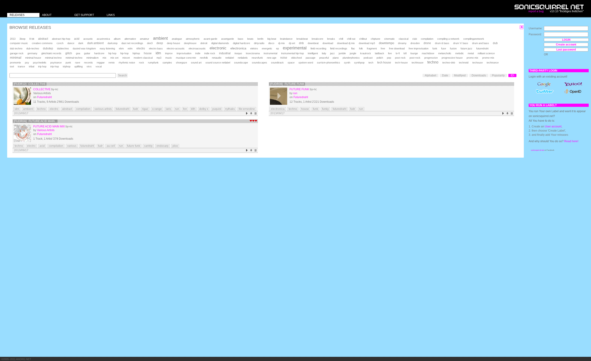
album (117, 38)
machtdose (428, 53)
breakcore (317, 38)
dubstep (48, 48)
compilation (427, 38)
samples (167, 62)
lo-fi (398, 53)
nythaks (230, 109)
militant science (486, 53)
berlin (260, 38)
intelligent (313, 53)
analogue (177, 38)
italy (324, 53)
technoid (463, 62)
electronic (218, 48)
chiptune (375, 38)
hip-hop (124, 53)
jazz (332, 53)
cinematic (389, 38)
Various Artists (45, 130)
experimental (295, 48)
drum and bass (480, 43)
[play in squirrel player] (22, 96)
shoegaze (181, 62)
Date (445, 75)
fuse (443, 48)
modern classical (143, 57)
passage (310, 57)
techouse (477, 62)
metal (471, 53)
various (71, 145)
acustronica (103, 38)
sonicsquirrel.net (537, 150)
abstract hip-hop (61, 38)
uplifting (78, 66)
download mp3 (367, 43)
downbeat (313, 43)
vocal (99, 66)
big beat (271, 38)
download (328, 43)
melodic (459, 53)
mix (104, 57)
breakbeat (302, 38)
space (291, 62)
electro (140, 48)
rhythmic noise (127, 62)
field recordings (338, 48)
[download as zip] (251, 113)
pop (389, 57)
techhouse (417, 62)
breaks (331, 38)
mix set (114, 57)
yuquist (216, 109)
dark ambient (95, 43)
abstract (43, 38)
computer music (19, 43)
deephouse (190, 43)
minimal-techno (74, 57)
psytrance (56, 62)
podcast (368, 57)
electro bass (156, 48)
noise (283, 57)
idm (158, 53)
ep (277, 48)
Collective (42, 89)
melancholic (444, 53)
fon (185, 109)
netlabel (229, 57)
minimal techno (53, 57)
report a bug (536, 11)
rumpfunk (153, 62)
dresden (415, 43)
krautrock (365, 53)
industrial (225, 53)
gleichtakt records (51, 53)
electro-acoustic (176, 48)
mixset (126, 57)
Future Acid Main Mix (49, 126)
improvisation (184, 53)
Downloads (479, 75)
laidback (379, 53)
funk (434, 48)
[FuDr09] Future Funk (287, 84)
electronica (238, 48)
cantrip (148, 145)
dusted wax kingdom (84, 48)
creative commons (42, 43)
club (414, 38)
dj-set (292, 43)
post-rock (415, 57)
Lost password (566, 49)
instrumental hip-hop (292, 53)
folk (361, 48)
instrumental (270, 53)
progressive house (452, 57)
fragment (372, 48)
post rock (400, 57)
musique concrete (186, 57)
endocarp (163, 145)
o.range (157, 109)
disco (271, 43)
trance (21, 66)
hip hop (112, 53)
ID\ (512, 75)
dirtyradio (259, 43)
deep (160, 43)
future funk (133, 145)
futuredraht (482, 48)
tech (370, 62)
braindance (286, 38)
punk (68, 62)
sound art (196, 62)
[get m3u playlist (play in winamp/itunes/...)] (255, 113)
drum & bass (442, 43)
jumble (342, 53)
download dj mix (346, 43)
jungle (353, 53)
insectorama (253, 53)
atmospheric (193, 38)
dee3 (150, 43)
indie (197, 53)
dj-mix (281, 43)
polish (380, 57)
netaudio (216, 57)
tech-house (401, 62)
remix (112, 62)
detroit (203, 43)
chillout (363, 38)
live (390, 53)
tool (12, 66)
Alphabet (430, 75)
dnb (301, 43)
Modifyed (460, 75)
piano (336, 57)
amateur (144, 38)
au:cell (111, 145)
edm (130, 48)
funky (325, 109)
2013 (12, 38)
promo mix (472, 57)
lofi (405, 53)
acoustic (88, 38)
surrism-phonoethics (328, 62)
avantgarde (227, 38)
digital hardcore (241, 43)
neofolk (204, 57)
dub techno (16, 48)
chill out (351, 38)
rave (77, 62)
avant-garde (210, 38)
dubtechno (63, 48)
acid (76, 38)
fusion (453, 48)
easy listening (107, 48)
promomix (15, 62)
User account (553, 126)
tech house (384, 62)
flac (353, 48)
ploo (175, 145)
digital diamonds (220, 43)
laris (168, 109)
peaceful (324, 57)
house (148, 53)
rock (141, 62)
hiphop (136, 53)
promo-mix (488, 57)
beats (250, 38)
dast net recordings (132, 43)
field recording (318, 48)
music (168, 57)
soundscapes (259, 62)
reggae (101, 62)
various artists (103, 109)
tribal (31, 66)
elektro (254, 48)
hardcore (99, 53)
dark (80, 43)
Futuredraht (44, 97)
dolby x (203, 109)
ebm (121, 48)
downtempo (386, 43)
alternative (130, 38)
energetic (267, 48)
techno (432, 62)
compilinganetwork (473, 38)
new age (271, 57)
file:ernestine (247, 109)
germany (32, 53)
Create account (566, 44)
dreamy (402, 43)
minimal (15, 57)
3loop (22, 38)
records (88, 62)
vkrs (89, 66)
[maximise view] (521, 27)
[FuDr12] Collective (30, 84)
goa (78, 53)
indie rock (209, 53)
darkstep (113, 43)
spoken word (306, 62)
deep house (173, 43)
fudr (135, 109)
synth (347, 62)
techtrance (493, 62)
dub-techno (32, 48)
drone (427, 43)
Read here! (571, 141)
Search (122, 75)
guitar (87, 53)
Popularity (498, 75)
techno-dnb (448, 62)
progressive (431, 57)
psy (27, 62)
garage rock (17, 53)
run (177, 109)
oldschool (296, 57)
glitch (68, 53)
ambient (160, 38)
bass (240, 38)
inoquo (238, 53)
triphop (66, 66)
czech (60, 43)
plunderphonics (351, 57)
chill (341, 38)
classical (403, 38)
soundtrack (277, 62)
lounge (414, 53)
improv (169, 53)
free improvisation (418, 48)
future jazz (466, 48)
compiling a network (448, 38)
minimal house (33, 57)
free (383, 48)
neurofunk (257, 57)
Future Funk (299, 89)
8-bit (31, 38)
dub (495, 43)
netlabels (243, 57)
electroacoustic (197, 48)
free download (397, 48)
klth (193, 109)
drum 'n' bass (460, 43)
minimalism (92, 57)
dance (70, 43)
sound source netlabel (217, 62)
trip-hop (54, 66)
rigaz (145, 109)
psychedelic (39, 62)
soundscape (241, 62)
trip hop (42, 66)
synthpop (359, 62)
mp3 (159, 57)
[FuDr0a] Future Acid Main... (35, 121)
